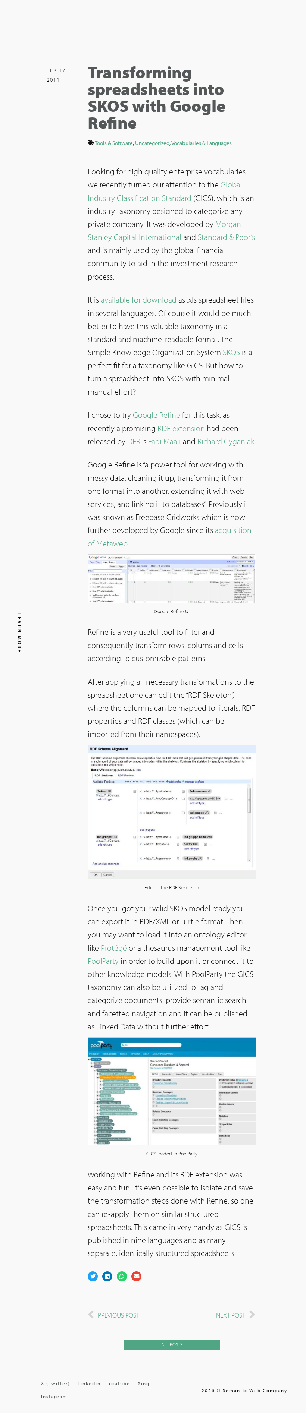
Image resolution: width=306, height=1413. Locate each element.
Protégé (114, 948)
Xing (144, 1383)
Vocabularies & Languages (201, 142)
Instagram (54, 1396)
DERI (134, 441)
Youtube (119, 1383)
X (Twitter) (55, 1383)
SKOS (231, 352)
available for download (139, 299)
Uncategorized (152, 142)
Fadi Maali (164, 441)
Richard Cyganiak (225, 441)
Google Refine (156, 415)
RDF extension (181, 428)
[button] (93, 1276)
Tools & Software (114, 142)
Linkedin (89, 1383)
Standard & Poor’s (226, 237)
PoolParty (103, 961)
